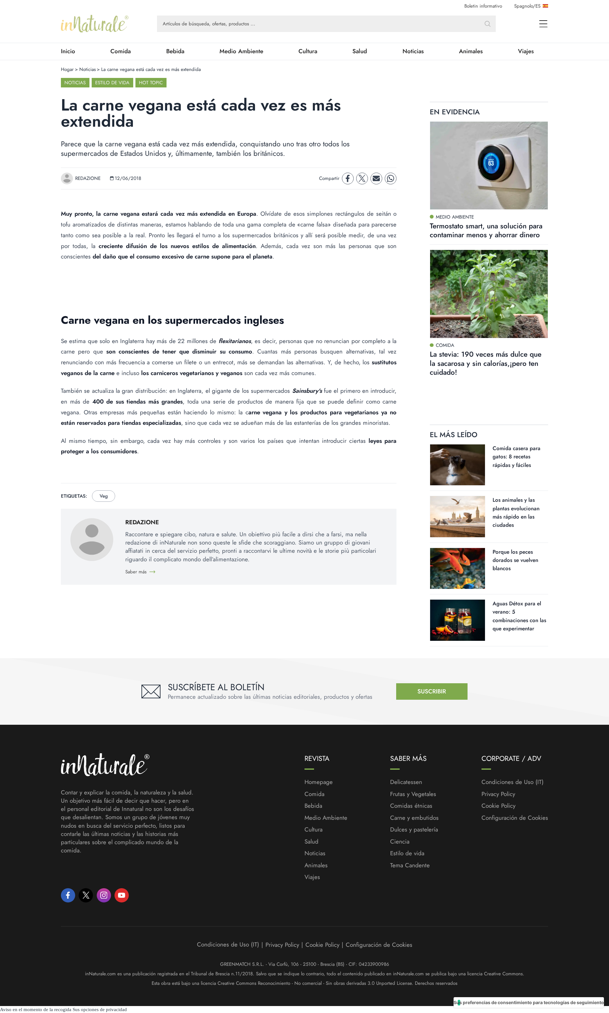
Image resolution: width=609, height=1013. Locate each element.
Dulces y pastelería (414, 829)
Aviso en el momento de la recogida (35, 1009)
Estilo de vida (112, 82)
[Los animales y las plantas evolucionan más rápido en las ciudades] (457, 516)
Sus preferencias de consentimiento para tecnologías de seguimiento (529, 1002)
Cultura (307, 51)
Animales (471, 51)
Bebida (175, 51)
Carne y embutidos (414, 818)
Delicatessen (406, 782)
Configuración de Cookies (514, 817)
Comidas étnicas (411, 806)
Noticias (413, 51)
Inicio (68, 51)
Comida (120, 51)
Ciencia (399, 842)
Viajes (526, 51)
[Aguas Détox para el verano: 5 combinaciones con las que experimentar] (457, 620)
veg (104, 496)
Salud (359, 51)
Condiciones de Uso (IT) (512, 782)
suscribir (431, 691)
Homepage (318, 782)
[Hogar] (94, 23)
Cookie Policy (498, 805)
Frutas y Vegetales (413, 794)
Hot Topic (151, 82)
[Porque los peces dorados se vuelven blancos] (457, 568)
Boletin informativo (483, 6)
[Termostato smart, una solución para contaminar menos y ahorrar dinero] (489, 165)
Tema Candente (410, 865)
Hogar (67, 69)
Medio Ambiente (241, 51)
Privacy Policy (498, 794)
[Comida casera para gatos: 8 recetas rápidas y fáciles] (457, 465)
